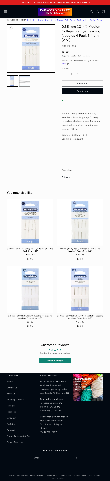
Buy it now (82, 91)
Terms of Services (15, 442)
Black (29, 20)
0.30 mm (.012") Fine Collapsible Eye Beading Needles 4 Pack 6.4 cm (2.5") (30, 250)
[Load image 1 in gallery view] (12, 80)
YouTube (11, 424)
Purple (72, 20)
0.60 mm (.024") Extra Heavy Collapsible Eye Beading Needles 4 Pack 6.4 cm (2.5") (80, 317)
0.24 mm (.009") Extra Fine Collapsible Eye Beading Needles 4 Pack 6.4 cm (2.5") (30, 317)
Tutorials (11, 406)
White (92, 20)
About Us (11, 393)
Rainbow (80, 20)
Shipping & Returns (16, 400)
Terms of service (79, 475)
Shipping (65, 56)
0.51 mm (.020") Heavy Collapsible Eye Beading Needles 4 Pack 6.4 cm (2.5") (80, 250)
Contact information (56, 478)
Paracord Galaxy (22, 475)
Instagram (11, 418)
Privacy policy (65, 475)
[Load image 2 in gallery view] (24, 80)
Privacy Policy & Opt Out (18, 436)
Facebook (11, 412)
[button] (6, 11)
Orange (60, 20)
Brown (40, 20)
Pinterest (11, 430)
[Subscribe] (76, 458)
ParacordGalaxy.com (51, 381)
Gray (47, 20)
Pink (66, 20)
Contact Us (12, 387)
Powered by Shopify (36, 475)
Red (87, 20)
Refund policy (52, 475)
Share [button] (67, 177)
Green (53, 20)
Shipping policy (95, 475)
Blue (34, 20)
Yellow (99, 20)
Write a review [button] (55, 360)
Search (10, 381)
